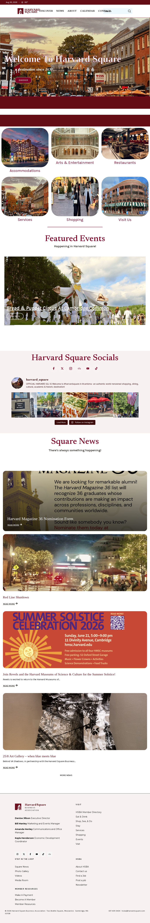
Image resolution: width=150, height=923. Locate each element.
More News (66, 775)
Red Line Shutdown (16, 597)
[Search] (129, 11)
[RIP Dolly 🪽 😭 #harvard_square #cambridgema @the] (24, 404)
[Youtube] (88, 368)
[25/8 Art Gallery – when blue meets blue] (75, 721)
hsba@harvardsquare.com (133, 911)
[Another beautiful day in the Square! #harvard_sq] (126, 404)
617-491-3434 (114, 911)
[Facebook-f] (54, 368)
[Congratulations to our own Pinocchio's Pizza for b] (75, 404)
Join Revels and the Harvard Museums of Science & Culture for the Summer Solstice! (59, 674)
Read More (13, 525)
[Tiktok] (96, 368)
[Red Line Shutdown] (75, 562)
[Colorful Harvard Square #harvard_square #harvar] (100, 404)
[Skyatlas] (79, 368)
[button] (8, 289)
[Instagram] (17, 854)
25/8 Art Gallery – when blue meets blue (29, 756)
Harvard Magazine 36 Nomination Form (40, 518)
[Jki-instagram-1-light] (71, 368)
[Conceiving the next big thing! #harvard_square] (49, 404)
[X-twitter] (62, 368)
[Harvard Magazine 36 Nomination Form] (75, 501)
